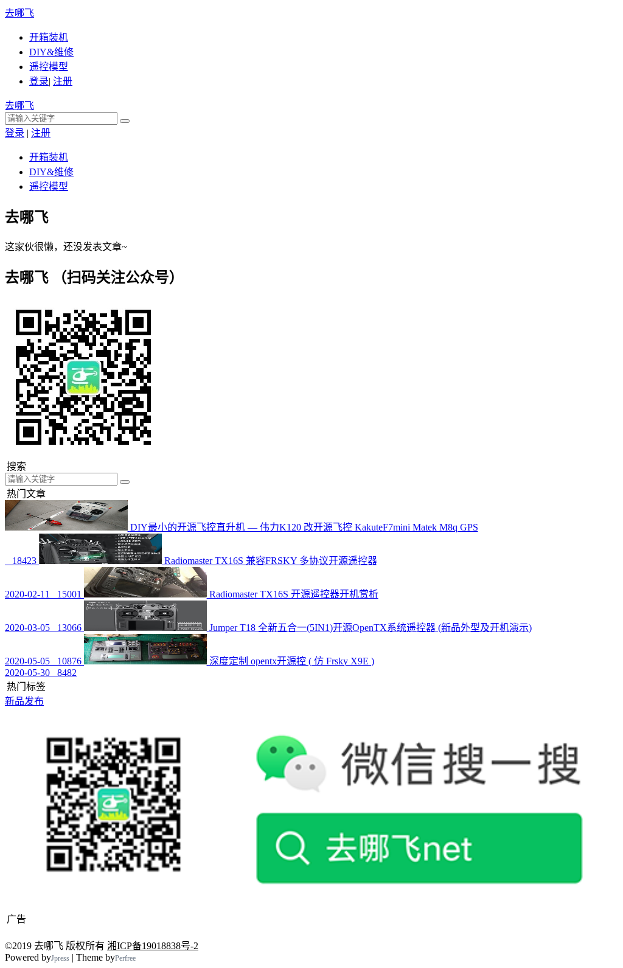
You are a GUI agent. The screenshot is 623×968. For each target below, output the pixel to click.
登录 (39, 81)
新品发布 (24, 701)
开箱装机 (48, 37)
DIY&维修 (51, 52)
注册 (62, 81)
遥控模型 (48, 66)
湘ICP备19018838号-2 (152, 946)
